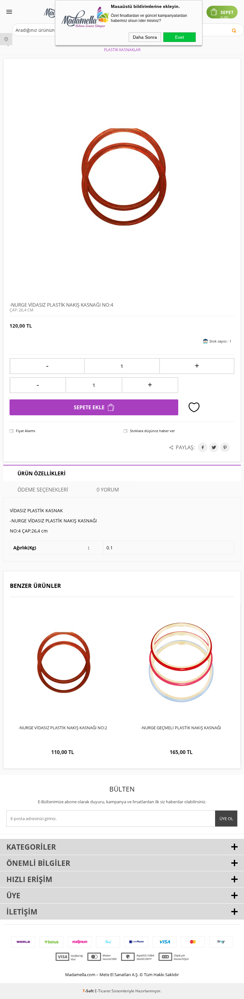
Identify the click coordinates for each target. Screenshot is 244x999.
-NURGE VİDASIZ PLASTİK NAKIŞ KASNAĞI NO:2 (62, 727)
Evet (179, 37)
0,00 (224, 18)
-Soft (89, 991)
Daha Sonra (145, 37)
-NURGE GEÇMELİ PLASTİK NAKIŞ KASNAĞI (181, 727)
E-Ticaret (103, 991)
